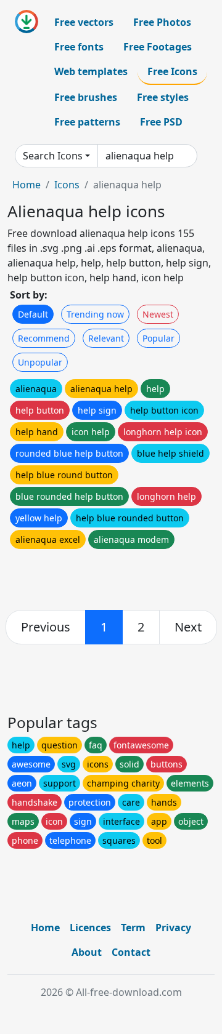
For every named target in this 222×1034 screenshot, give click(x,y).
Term (133, 927)
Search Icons (53, 155)
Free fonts (79, 47)
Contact (131, 952)
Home (26, 184)
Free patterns (87, 122)
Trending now (95, 314)
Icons (67, 184)
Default (33, 314)
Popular (158, 338)
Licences (90, 927)
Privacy (173, 927)
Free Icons (172, 71)
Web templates (91, 71)
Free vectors (83, 22)
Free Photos (162, 22)
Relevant (106, 338)
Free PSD (161, 122)
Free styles (163, 97)
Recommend (44, 338)
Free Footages (157, 47)
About (87, 952)
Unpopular (40, 362)
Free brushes (85, 97)
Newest (157, 314)
